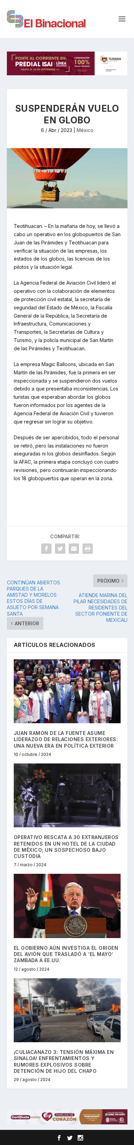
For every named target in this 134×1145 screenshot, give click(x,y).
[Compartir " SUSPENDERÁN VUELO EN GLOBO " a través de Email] (74, 548)
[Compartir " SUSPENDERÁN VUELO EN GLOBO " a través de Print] (87, 548)
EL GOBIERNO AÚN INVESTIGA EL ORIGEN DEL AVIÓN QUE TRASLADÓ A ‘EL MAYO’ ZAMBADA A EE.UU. (66, 954)
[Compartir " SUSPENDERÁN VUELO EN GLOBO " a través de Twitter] (60, 548)
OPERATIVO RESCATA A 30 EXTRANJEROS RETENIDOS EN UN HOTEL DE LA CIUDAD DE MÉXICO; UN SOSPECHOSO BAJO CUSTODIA (66, 846)
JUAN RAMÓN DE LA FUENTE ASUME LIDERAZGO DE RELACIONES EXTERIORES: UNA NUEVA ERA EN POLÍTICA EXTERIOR (66, 739)
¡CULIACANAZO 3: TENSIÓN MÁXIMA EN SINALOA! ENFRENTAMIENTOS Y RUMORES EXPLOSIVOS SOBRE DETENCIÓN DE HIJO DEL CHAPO (64, 1061)
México (85, 130)
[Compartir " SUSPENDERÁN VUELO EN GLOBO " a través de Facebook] (46, 548)
